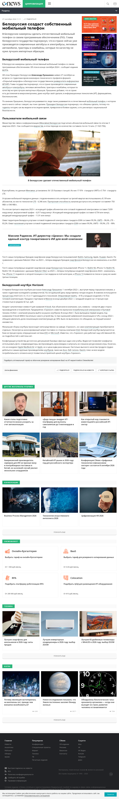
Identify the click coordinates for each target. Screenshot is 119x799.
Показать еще (59, 532)
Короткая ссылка (107, 370)
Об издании (64, 744)
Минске (48, 299)
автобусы (6, 87)
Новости (8, 744)
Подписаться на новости (83, 370)
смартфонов (75, 260)
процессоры (8, 296)
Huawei (102, 257)
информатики (72, 81)
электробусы (18, 87)
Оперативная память (67, 296)
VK (79, 747)
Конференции (37, 744)
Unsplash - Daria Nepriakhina (90, 174)
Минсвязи (30, 190)
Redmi (80, 257)
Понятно (110, 794)
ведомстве (38, 126)
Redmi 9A (92, 268)
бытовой (106, 309)
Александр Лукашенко (52, 289)
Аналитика (9, 747)
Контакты (63, 754)
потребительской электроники (86, 309)
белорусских (57, 268)
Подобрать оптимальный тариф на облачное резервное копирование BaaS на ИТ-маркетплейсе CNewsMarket (48, 360)
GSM (76, 223)
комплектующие (92, 327)
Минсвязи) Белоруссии (50, 123)
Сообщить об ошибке (16, 777)
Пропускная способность (59, 201)
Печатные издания (39, 760)
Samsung (88, 257)
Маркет (35, 750)
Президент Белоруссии (56, 104)
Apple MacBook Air (26, 347)
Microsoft (55, 333)
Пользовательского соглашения (37, 795)
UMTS (99, 220)
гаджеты (6, 107)
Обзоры (8, 754)
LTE (34, 201)
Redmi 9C (110, 268)
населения (19, 223)
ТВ (33, 757)
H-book (48, 306)
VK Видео (82, 750)
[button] (107, 3)
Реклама (63, 747)
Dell (69, 350)
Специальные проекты (41, 747)
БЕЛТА (5, 70)
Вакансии (63, 750)
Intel (78, 330)
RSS (9, 771)
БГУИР (6, 84)
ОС (46, 333)
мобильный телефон (96, 101)
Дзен (80, 760)
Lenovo (75, 350)
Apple (39, 347)
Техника (35, 754)
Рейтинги (8, 750)
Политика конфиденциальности (20, 774)
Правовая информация (17, 781)
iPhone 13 (79, 274)
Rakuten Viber (41, 271)
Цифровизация (34, 3)
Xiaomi (82, 350)
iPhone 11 (10, 274)
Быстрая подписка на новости (20, 768)
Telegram (82, 757)
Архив (7, 757)
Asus (65, 350)
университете (60, 81)
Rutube (81, 754)
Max (79, 744)
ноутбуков (48, 350)
